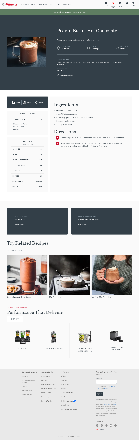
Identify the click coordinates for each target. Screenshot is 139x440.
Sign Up (120, 6)
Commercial (67, 4)
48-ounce (16, 129)
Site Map (63, 397)
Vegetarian (60, 64)
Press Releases (27, 395)
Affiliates (63, 376)
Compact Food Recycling (116, 348)
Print (29, 102)
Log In (127, 6)
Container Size (19, 120)
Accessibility (65, 405)
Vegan (120, 62)
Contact (44, 380)
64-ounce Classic (18, 126)
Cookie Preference (67, 401)
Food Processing (54, 349)
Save (18, 102)
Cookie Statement (67, 393)
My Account (65, 372)
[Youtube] (111, 425)
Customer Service (47, 372)
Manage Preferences (66, 75)
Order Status (45, 376)
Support (58, 4)
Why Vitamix (43, 4)
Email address (99, 378)
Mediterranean (104, 62)
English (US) (113, 6)
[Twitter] (102, 425)
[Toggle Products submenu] (22, 5)
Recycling (64, 380)
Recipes (33, 4)
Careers (24, 386)
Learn (51, 4)
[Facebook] (97, 425)
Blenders (22, 349)
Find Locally (45, 397)
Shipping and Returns (48, 389)
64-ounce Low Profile (20, 124)
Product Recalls (46, 401)
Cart (134, 5)
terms (106, 388)
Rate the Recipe (19, 225)
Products (26, 4)
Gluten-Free (61, 62)
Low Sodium (95, 62)
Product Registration (48, 384)
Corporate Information (29, 372)
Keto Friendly (86, 62)
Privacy (63, 389)
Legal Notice (65, 384)
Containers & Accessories (85, 350)
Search (106, 6)
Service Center (46, 393)
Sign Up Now (82, 225)
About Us (25, 376)
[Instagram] (115, 425)
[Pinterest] (106, 425)
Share (41, 102)
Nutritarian (113, 62)
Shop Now (15, 319)
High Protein (77, 62)
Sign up (99, 394)
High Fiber (69, 62)
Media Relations (27, 391)
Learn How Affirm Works (69, 409)
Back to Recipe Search (14, 250)
